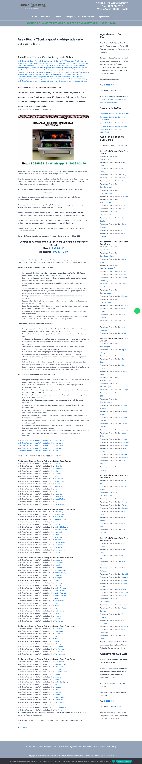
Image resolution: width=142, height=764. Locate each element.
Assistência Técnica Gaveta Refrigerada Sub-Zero (47, 57)
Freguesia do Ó (59, 519)
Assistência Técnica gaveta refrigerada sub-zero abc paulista (56, 63)
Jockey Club (59, 601)
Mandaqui (58, 532)
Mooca (57, 639)
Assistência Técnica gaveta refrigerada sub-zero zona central (58, 74)
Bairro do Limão (60, 664)
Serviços (47, 747)
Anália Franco (59, 631)
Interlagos (58, 578)
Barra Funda (58, 667)
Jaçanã (57, 524)
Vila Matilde (58, 651)
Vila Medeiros (59, 550)
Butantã (57, 674)
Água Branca (59, 662)
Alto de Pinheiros (60, 672)
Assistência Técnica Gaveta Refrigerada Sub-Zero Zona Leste (40, 446)
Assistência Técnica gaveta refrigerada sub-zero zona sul (39, 81)
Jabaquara (58, 585)
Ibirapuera (58, 575)
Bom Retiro (58, 469)
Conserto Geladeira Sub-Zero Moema (114, 126)
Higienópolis (59, 481)
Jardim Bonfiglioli (60, 682)
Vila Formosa (59, 649)
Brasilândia (58, 512)
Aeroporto (58, 560)
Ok (113, 761)
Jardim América (60, 588)
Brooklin (57, 565)
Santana (57, 535)
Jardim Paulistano (61, 596)
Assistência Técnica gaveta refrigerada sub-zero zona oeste (64, 79)
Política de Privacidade (124, 761)
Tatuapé (57, 644)
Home (28, 747)
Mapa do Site (87, 747)
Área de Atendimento (60, 747)
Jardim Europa (59, 590)
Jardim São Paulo (60, 527)
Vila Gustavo (59, 545)
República (58, 494)
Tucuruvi (57, 540)
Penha (56, 641)
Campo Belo (58, 568)
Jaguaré (57, 677)
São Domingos (59, 702)
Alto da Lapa (59, 669)
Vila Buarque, (59, 504)
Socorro (57, 616)
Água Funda (58, 562)
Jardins (57, 598)
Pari (55, 491)
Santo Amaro (59, 611)
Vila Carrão (58, 646)
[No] (140, 761)
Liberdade (58, 486)
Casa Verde (58, 517)
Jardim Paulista (60, 593)
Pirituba (57, 695)
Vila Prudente (59, 654)
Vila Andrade (59, 618)
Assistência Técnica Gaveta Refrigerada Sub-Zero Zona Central (41, 440)
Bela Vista (58, 466)
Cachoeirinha (59, 514)
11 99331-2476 (119, 9)
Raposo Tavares (60, 697)
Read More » (22, 728)
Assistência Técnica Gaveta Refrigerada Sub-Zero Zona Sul (39, 451)
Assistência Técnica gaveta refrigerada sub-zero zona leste (39, 77)
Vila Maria (58, 547)
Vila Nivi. (57, 552)
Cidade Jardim (59, 573)
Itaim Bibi (57, 583)
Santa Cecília (59, 496)
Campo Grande (60, 570)
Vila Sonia (58, 710)
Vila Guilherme (59, 542)
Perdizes (57, 687)
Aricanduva (58, 634)
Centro (57, 476)
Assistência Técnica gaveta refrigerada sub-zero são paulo (47, 72)
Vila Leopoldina (60, 707)
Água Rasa (58, 629)
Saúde (56, 613)
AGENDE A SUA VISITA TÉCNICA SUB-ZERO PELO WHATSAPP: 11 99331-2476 (71, 23)
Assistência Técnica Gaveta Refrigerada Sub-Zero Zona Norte (40, 448)
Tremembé (58, 537)
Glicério (57, 484)
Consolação (59, 479)
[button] (62, 17)
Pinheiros (57, 692)
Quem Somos (37, 747)
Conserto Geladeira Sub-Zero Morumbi (114, 114)
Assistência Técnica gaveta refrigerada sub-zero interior (51, 68)
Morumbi (57, 606)
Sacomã (57, 608)
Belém (56, 636)
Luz (55, 489)
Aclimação (58, 463)
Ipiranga (57, 580)
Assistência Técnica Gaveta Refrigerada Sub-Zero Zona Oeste (40, 443)
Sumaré (57, 705)
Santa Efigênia (59, 499)
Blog (114, 747)
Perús (56, 690)
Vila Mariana (58, 621)
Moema (57, 603)
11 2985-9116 (115, 6)
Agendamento (75, 747)
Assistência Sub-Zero (25, 61)
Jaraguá (57, 679)
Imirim (56, 522)
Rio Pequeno (59, 700)
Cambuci (57, 474)
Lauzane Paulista (60, 530)
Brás (56, 471)
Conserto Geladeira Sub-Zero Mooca (113, 123)
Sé (55, 502)
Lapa (56, 684)
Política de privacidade (102, 747)
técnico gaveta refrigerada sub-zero (74, 81)
